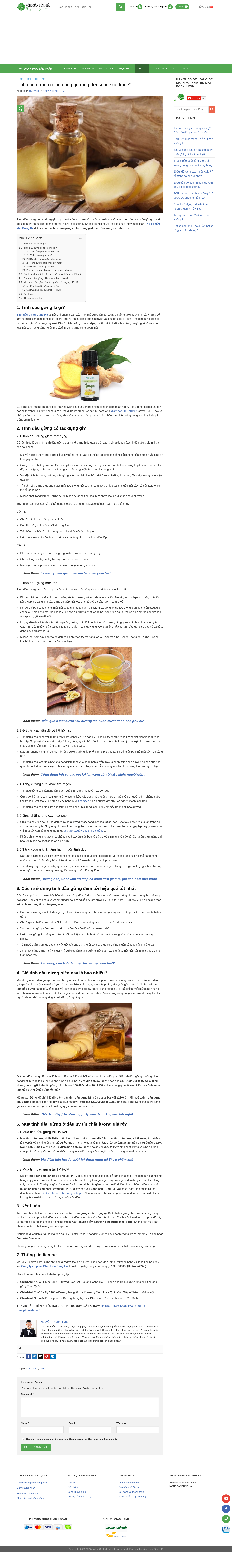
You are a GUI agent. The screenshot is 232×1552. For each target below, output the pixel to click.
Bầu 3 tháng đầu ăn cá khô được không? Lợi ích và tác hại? (193, 152)
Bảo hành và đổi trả (129, 1487)
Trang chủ (69, 68)
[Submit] (120, 7)
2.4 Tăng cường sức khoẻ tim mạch (44, 262)
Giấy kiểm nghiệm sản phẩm (32, 1482)
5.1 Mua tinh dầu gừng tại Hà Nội (42, 286)
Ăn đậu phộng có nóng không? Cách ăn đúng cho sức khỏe (192, 130)
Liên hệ (184, 68)
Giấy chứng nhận (26, 1487)
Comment (27, 1394)
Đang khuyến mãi (77, 1491)
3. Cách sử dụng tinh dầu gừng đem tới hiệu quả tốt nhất (51, 274)
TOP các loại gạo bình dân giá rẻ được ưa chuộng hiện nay (193, 195)
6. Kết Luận (27, 294)
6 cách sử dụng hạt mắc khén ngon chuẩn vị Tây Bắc (191, 206)
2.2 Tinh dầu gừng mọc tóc (39, 255)
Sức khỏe (24, 79)
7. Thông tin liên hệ (31, 298)
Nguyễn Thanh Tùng (54, 91)
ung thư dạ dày (73, 830)
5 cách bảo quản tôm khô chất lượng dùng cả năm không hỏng (193, 163)
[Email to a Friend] (40, 1356)
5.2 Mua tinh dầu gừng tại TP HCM (43, 290)
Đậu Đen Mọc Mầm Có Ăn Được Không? (193, 141)
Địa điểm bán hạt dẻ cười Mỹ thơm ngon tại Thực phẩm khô (87, 1159)
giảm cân (116, 411)
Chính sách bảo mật (129, 1482)
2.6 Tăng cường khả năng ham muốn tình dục (49, 270)
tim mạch (83, 801)
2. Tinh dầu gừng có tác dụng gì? (39, 247)
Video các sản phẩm (28, 1492)
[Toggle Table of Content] (78, 238)
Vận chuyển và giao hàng (132, 1496)
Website (121, 1423)
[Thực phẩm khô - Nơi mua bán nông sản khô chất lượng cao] (34, 7)
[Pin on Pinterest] (47, 1356)
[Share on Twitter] (34, 1356)
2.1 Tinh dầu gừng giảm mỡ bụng (42, 251)
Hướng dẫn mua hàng (79, 1496)
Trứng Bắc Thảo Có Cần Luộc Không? (192, 217)
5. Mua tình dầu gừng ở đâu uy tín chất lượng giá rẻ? (49, 282)
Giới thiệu (87, 68)
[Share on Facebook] (28, 1356)
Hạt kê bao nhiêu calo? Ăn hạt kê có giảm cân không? (193, 228)
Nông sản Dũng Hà (152, 1549)
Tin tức (141, 68)
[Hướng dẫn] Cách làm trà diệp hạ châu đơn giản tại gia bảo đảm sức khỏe (99, 879)
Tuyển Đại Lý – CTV (163, 68)
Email (72, 1423)
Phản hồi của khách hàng (30, 1498)
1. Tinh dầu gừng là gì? (33, 243)
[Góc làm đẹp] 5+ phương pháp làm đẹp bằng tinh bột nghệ (87, 1114)
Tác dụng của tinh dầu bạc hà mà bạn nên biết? (78, 963)
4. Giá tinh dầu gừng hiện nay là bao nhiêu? (44, 278)
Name (25, 1423)
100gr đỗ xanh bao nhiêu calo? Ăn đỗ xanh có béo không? (194, 173)
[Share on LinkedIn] (53, 1356)
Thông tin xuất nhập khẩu (115, 68)
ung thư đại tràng (93, 830)
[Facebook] (20, 1349)
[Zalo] (226, 1529)
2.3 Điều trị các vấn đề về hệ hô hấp (44, 259)
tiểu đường (130, 411)
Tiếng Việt (203, 7)
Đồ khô (46, 1193)
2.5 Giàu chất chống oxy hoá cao (42, 266)
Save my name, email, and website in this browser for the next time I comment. (71, 1439)
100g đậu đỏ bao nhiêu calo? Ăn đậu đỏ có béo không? (193, 184)
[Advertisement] (116, 39)
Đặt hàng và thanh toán (131, 1491)
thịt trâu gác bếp (71, 1193)
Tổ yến (56, 1193)
